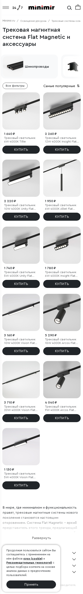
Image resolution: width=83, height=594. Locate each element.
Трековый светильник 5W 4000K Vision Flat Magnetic (20, 475)
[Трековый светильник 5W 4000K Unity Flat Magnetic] (21, 245)
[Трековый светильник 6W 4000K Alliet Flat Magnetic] (62, 178)
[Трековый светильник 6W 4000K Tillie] (21, 111)
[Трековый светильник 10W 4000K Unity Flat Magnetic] (21, 178)
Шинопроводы (37, 66)
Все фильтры (15, 85)
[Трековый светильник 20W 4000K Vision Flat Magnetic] (21, 379)
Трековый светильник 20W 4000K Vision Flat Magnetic (20, 408)
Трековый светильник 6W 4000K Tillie (20, 140)
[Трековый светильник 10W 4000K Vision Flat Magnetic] (21, 312)
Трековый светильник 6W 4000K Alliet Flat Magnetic (60, 207)
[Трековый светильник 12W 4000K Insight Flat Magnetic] (62, 111)
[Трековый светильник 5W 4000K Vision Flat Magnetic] (21, 446)
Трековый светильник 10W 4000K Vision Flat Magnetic (20, 341)
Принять (31, 584)
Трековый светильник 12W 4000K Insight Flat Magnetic (61, 140)
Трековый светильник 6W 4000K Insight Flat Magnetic (60, 274)
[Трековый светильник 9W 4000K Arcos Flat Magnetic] (62, 379)
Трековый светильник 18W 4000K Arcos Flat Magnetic (60, 341)
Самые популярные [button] (61, 86)
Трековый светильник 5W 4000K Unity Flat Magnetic (20, 274)
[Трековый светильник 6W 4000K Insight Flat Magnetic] (62, 245)
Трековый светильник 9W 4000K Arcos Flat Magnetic (60, 408)
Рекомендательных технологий (29, 562)
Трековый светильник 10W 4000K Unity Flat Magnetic (20, 207)
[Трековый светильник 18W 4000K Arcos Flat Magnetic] (62, 312)
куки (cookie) (33, 558)
